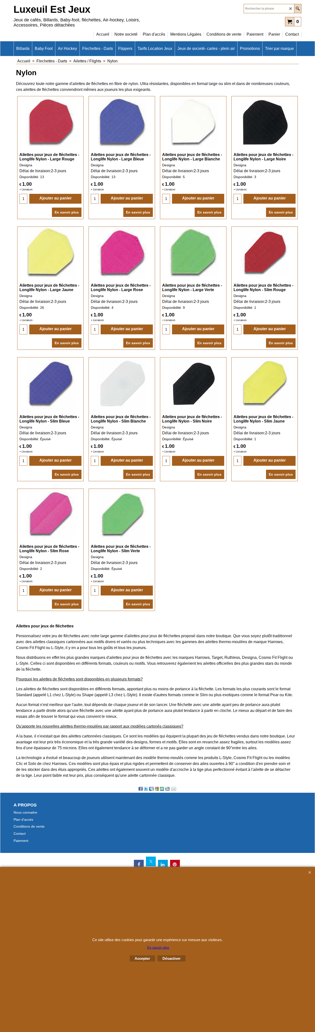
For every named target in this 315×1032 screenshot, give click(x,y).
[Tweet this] (146, 789)
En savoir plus (67, 212)
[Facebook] (139, 865)
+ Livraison (25, 189)
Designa (25, 165)
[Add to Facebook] (141, 789)
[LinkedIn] (163, 865)
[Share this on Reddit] (167, 789)
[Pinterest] (175, 865)
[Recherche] (297, 8)
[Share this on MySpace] (151, 789)
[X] (151, 861)
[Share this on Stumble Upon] (162, 789)
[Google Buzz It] (157, 789)
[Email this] (173, 789)
